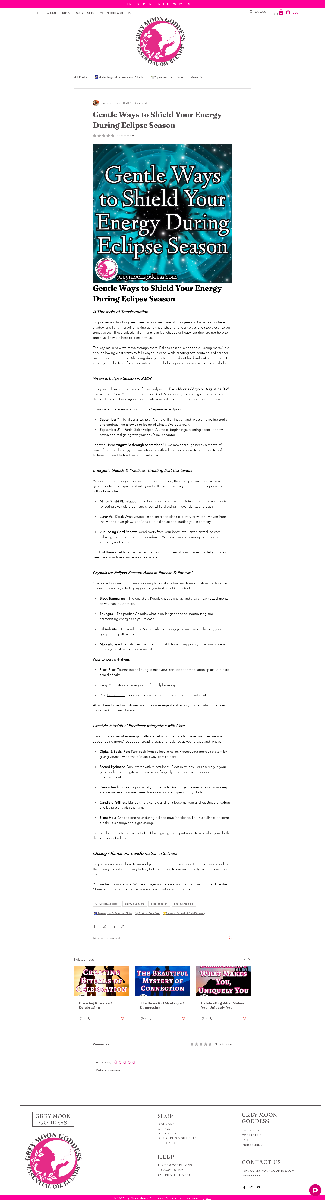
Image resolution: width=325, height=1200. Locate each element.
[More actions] (230, 103)
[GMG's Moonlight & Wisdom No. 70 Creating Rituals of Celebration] (101, 981)
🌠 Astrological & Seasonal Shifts (119, 77)
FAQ (245, 1140)
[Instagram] (251, 1187)
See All (247, 959)
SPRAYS (164, 1129)
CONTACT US (251, 1135)
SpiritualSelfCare (134, 903)
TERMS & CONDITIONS (175, 1165)
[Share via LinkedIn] (113, 926)
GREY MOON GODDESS (53, 1119)
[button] (281, 12)
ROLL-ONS (166, 1124)
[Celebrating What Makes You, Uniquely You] (223, 981)
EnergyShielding (183, 903)
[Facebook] (244, 1187)
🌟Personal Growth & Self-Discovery (184, 913)
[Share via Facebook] (94, 926)
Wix (208, 1198)
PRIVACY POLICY (171, 1170)
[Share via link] (122, 926)
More (194, 77)
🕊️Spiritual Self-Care (167, 77)
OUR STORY (251, 1130)
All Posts (80, 77)
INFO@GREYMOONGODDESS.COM (268, 1170)
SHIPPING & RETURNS (174, 1174)
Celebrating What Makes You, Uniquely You (222, 1005)
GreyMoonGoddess (106, 903)
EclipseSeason (159, 903)
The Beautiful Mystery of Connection (162, 1005)
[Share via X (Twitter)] (104, 926)
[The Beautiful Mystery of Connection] (162, 981)
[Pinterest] (258, 1187)
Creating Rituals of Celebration (95, 1005)
